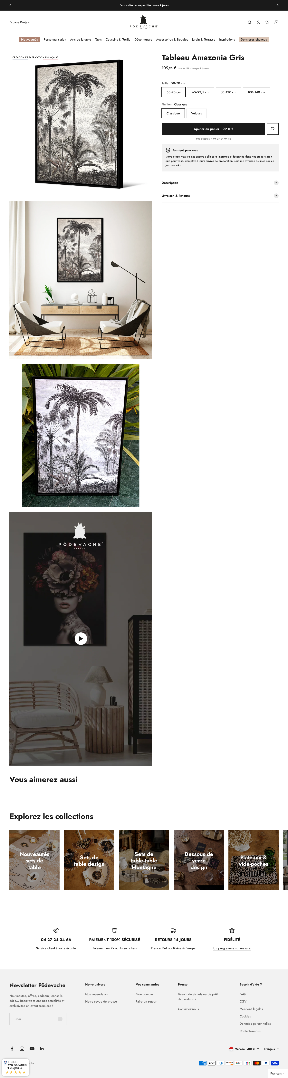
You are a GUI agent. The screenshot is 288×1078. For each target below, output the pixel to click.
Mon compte (144, 994)
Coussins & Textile (118, 39)
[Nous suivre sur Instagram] (22, 1048)
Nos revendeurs (96, 994)
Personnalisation (55, 39)
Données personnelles (255, 1023)
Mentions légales (251, 1009)
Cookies (245, 1016)
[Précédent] (10, 5)
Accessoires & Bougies (172, 39)
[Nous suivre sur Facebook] (12, 1048)
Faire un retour (146, 1001)
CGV (243, 1001)
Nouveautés (29, 39)
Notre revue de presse (101, 1001)
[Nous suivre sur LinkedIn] (42, 1048)
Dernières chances (254, 39)
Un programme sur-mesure (232, 948)
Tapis (98, 39)
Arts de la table (80, 39)
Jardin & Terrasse (203, 39)
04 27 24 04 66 (222, 139)
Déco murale (143, 39)
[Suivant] (278, 5)
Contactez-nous (188, 1009)
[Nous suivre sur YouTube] (32, 1048)
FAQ (243, 994)
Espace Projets (19, 22)
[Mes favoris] (273, 129)
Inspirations (227, 39)
